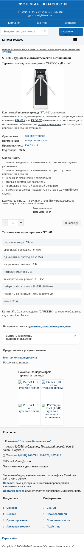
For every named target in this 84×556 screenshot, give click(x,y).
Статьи (51, 507)
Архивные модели (18, 526)
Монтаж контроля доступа (20, 357)
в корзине (67, 31)
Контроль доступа (24, 49)
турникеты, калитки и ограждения (49, 326)
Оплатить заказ (13, 483)
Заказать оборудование (18, 475)
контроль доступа (36, 140)
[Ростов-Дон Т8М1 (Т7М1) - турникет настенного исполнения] (52, 414)
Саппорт (11, 507)
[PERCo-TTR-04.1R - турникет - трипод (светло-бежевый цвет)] (29, 390)
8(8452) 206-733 (30, 12)
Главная (7, 49)
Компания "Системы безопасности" (28, 441)
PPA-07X (20, 120)
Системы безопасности (42, 4)
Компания (14, 22)
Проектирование (17, 520)
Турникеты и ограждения (51, 49)
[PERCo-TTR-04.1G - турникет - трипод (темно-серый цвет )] (52, 390)
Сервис (11, 514)
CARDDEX (31, 145)
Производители (57, 514)
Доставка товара (14, 490)
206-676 (47, 12)
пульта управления (49, 124)
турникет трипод (35, 135)
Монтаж (42, 22)
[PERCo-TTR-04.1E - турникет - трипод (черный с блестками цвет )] (29, 414)
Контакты (70, 22)
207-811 (59, 12)
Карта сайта (9, 538)
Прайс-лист (54, 526)
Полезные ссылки (58, 520)
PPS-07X (36, 120)
